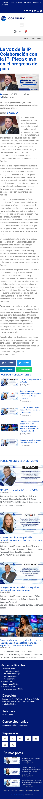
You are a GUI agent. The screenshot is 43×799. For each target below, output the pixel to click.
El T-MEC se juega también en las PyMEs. (19, 490)
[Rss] (41, 10)
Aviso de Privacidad (16, 795)
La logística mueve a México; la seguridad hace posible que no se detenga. (19, 588)
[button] (22, 25)
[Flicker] (32, 10)
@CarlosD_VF (12, 113)
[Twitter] (27, 10)
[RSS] (13, 744)
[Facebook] (24, 10)
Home (26, 38)
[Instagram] (38, 10)
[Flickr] (28, 738)
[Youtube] (30, 10)
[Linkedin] (35, 738)
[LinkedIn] (35, 10)
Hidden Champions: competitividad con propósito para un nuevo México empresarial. (21, 538)
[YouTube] (20, 738)
